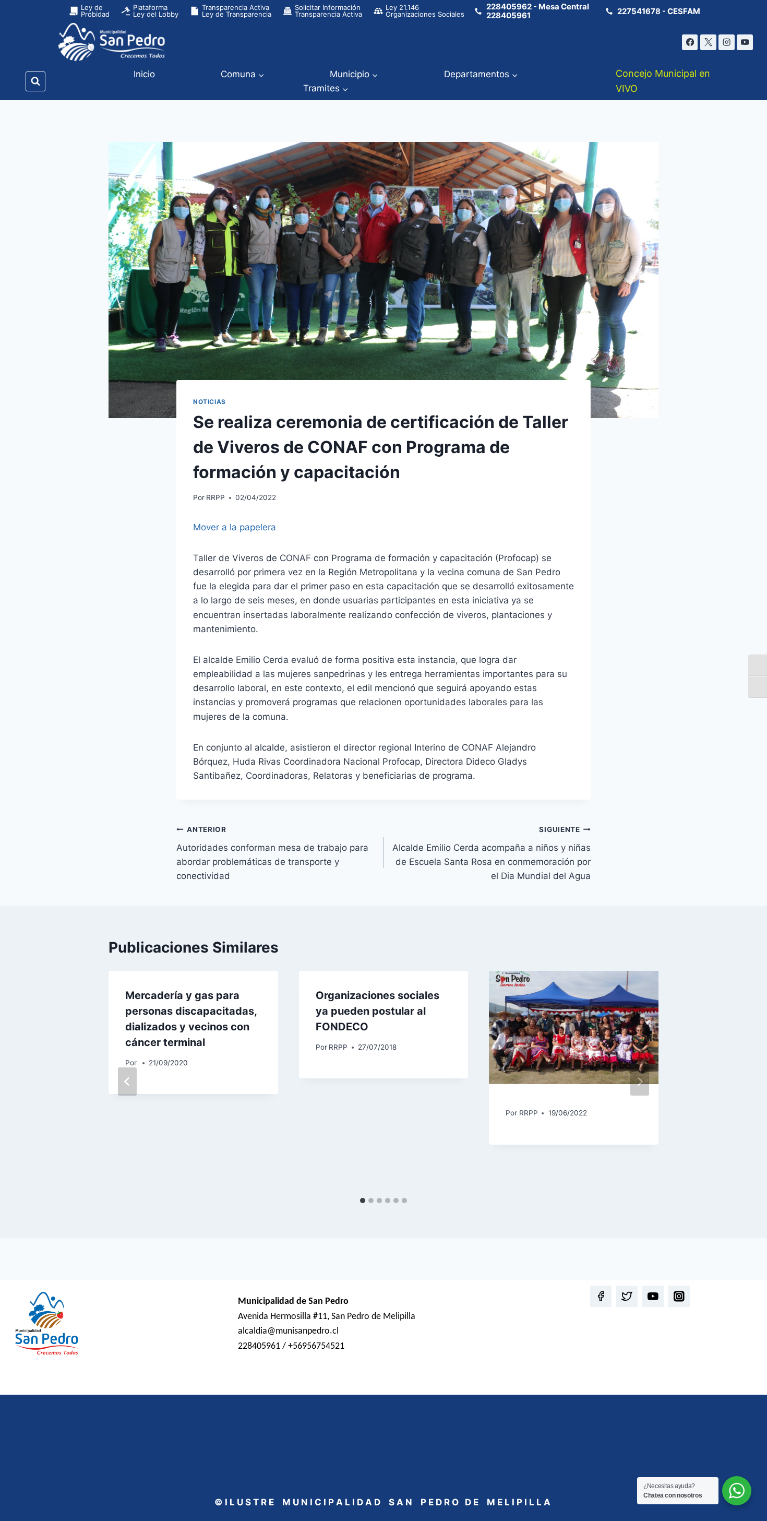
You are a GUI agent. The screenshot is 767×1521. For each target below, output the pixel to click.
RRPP (215, 497)
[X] (708, 42)
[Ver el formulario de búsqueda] (35, 81)
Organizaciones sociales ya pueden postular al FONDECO (377, 1011)
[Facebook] (690, 42)
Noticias (209, 402)
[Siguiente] (639, 1081)
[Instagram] (726, 42)
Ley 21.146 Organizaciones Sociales (425, 10)
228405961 (508, 15)
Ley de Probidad (95, 10)
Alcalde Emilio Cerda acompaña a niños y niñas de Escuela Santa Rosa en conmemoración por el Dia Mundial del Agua (491, 853)
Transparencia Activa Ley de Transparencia (236, 10)
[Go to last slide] (127, 1081)
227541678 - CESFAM (658, 11)
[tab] (362, 1200)
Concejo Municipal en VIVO (663, 81)
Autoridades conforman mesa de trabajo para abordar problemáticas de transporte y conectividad (272, 853)
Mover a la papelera (234, 527)
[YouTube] (745, 42)
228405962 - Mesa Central (537, 6)
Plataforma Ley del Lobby (155, 10)
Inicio (144, 74)
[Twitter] (627, 1296)
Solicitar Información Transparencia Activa (328, 10)
